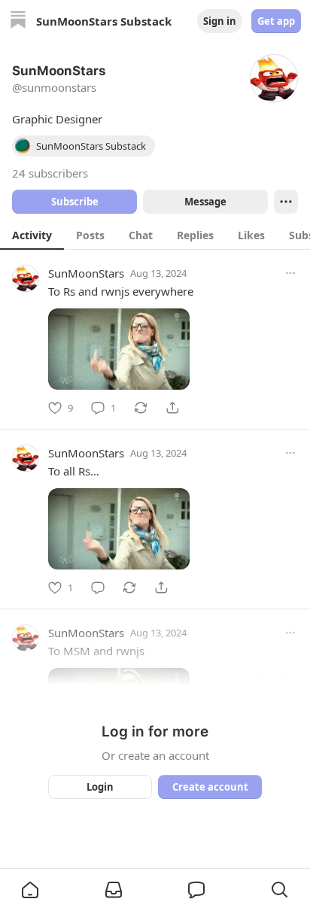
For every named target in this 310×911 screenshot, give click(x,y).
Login (100, 787)
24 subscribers (50, 173)
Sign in (219, 21)
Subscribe (75, 201)
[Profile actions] (286, 202)
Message (205, 201)
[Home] (18, 21)
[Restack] (140, 408)
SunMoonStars (86, 273)
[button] (30, 890)
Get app (276, 21)
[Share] (172, 408)
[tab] (32, 235)
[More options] (290, 273)
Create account (210, 787)
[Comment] (98, 587)
